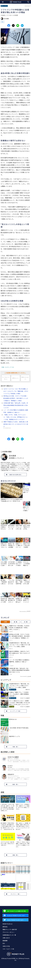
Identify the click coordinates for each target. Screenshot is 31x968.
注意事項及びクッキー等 (9, 935)
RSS (4, 943)
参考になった (15, 378)
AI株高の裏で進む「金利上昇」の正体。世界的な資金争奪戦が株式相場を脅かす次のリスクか (15, 405)
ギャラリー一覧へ (15, 894)
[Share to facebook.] (8, 25)
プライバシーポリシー (9, 932)
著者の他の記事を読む (16, 474)
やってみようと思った (5, 378)
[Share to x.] (13, 25)
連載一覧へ (16, 855)
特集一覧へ (16, 746)
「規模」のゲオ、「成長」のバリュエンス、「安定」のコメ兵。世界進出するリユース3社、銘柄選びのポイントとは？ (15, 417)
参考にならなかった (25, 378)
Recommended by (23, 611)
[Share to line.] (17, 25)
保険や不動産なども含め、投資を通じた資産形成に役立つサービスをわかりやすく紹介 (15, 424)
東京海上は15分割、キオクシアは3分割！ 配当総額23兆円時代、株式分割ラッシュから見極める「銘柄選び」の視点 (15, 398)
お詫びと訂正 (6, 946)
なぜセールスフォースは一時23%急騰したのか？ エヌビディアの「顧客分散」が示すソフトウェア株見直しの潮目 (15, 391)
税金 (2, 22)
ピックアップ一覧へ (15, 711)
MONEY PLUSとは (7, 924)
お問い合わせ (6, 938)
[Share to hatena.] (22, 25)
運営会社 (5, 927)
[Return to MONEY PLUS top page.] (15, 2)
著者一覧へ (16, 784)
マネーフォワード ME (8, 949)
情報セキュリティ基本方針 (10, 929)
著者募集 (5, 940)
